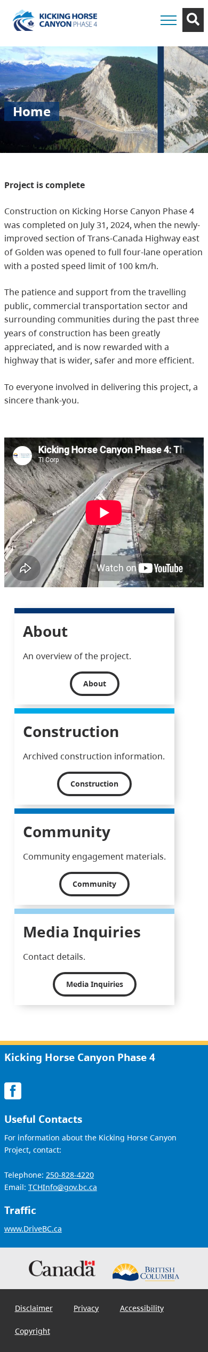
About (94, 683)
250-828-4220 (70, 1175)
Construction (94, 784)
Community (94, 884)
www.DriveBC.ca (33, 1229)
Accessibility (142, 1308)
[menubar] (104, 1320)
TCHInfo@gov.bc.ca (62, 1188)
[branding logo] (55, 20)
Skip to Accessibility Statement (134, 46)
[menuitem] (33, 1308)
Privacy (86, 1308)
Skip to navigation (134, 40)
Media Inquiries (94, 984)
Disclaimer (34, 1308)
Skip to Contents (134, 40)
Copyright (32, 1331)
